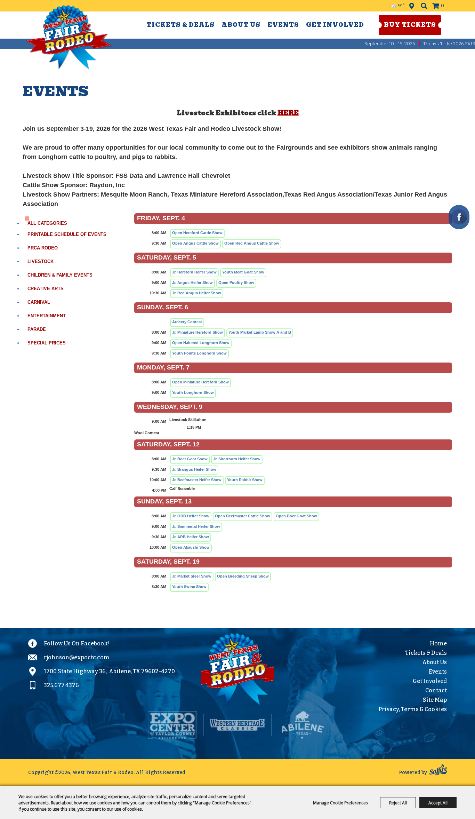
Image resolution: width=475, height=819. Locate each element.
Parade (36, 329)
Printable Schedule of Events (66, 234)
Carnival (38, 302)
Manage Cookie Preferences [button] (340, 802)
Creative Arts (45, 288)
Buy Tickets (410, 25)
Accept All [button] (438, 802)
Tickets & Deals (180, 25)
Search (424, 5)
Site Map (435, 700)
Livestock (40, 261)
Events (283, 25)
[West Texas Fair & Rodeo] (68, 37)
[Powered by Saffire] (438, 771)
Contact (436, 690)
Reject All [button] (398, 802)
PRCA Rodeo (42, 248)
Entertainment (46, 315)
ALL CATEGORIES (47, 223)
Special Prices (46, 342)
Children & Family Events (59, 275)
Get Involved (335, 25)
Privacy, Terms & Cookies (412, 709)
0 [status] (442, 6)
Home (438, 643)
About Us (241, 25)
